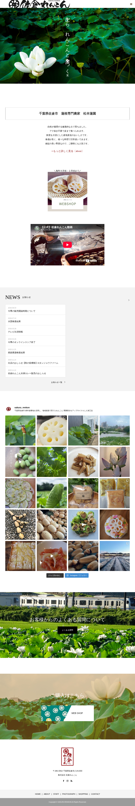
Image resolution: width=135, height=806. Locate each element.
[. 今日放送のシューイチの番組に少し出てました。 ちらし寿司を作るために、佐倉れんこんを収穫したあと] (20, 525)
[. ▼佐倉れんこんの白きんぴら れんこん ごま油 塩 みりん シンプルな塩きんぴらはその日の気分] (83, 462)
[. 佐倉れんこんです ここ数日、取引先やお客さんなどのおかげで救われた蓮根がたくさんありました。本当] (52, 430)
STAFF (56, 794)
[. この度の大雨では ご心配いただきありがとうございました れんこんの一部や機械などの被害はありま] (83, 430)
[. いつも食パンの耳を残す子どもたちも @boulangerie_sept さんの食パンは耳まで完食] (20, 556)
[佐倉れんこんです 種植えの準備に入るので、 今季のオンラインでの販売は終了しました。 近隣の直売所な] (52, 525)
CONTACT (95, 794)
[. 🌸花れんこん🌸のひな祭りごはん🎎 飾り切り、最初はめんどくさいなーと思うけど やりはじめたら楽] (115, 525)
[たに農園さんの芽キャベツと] (83, 525)
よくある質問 (67, 630)
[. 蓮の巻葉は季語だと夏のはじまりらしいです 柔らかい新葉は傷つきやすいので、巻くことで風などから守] (52, 493)
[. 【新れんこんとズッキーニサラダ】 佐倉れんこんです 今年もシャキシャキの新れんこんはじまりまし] (20, 493)
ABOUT (47, 794)
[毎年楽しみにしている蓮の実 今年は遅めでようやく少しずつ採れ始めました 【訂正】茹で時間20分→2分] (20, 462)
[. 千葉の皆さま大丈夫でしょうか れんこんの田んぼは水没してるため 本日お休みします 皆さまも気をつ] (115, 430)
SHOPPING (83, 794)
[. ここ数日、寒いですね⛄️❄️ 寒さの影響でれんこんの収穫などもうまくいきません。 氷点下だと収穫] (115, 556)
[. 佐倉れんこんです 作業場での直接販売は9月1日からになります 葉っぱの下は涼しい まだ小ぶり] (52, 462)
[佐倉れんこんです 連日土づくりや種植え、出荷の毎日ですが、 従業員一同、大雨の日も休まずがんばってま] (83, 493)
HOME (38, 794)
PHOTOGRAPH (68, 794)
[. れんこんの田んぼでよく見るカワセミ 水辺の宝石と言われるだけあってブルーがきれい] (20, 430)
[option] (67, 46)
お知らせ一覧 (56, 382)
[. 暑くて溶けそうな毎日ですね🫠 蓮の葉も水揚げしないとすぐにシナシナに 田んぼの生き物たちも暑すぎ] (115, 462)
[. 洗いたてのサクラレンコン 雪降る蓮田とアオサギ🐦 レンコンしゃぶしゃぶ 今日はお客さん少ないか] (83, 556)
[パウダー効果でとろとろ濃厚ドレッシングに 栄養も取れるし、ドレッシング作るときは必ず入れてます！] (52, 556)
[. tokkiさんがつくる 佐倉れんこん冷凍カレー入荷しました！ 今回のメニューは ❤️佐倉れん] (115, 493)
